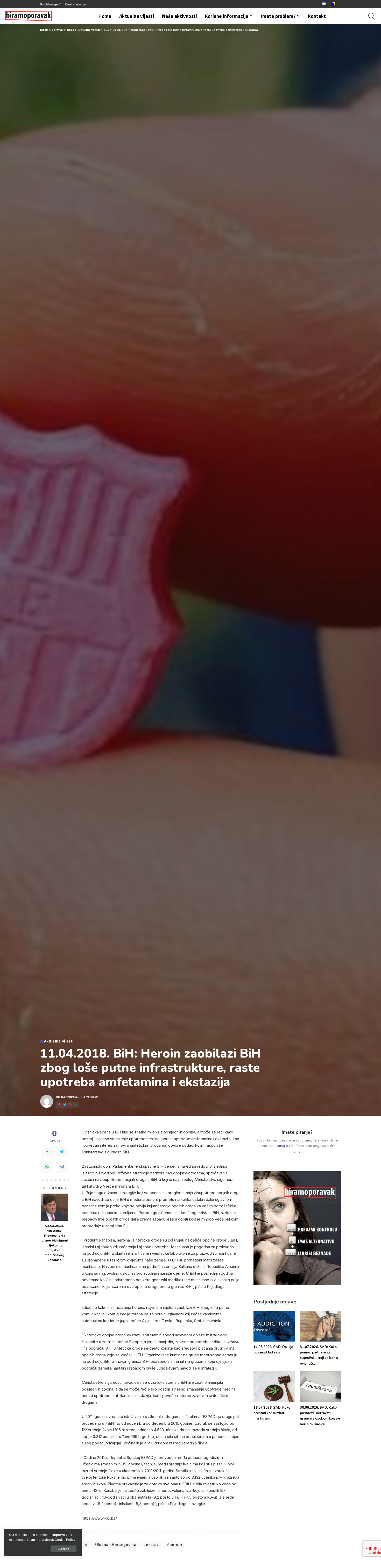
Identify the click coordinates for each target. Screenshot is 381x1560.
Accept (63, 1549)
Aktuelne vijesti (58, 1041)
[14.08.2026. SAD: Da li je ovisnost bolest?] (273, 1326)
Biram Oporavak (67, 1097)
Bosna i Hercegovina (116, 1544)
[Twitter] (62, 1152)
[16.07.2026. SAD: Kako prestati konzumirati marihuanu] (273, 1386)
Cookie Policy (65, 1540)
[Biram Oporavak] (28, 16)
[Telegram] (62, 1167)
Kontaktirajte (278, 1146)
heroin (176, 1544)
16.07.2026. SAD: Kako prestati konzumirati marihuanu (271, 1413)
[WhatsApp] (47, 1167)
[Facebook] (47, 1152)
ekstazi (153, 1544)
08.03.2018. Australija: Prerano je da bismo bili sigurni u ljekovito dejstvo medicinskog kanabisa (54, 1242)
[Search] (372, 16)
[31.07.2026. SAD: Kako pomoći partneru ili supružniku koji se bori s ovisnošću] (320, 1326)
